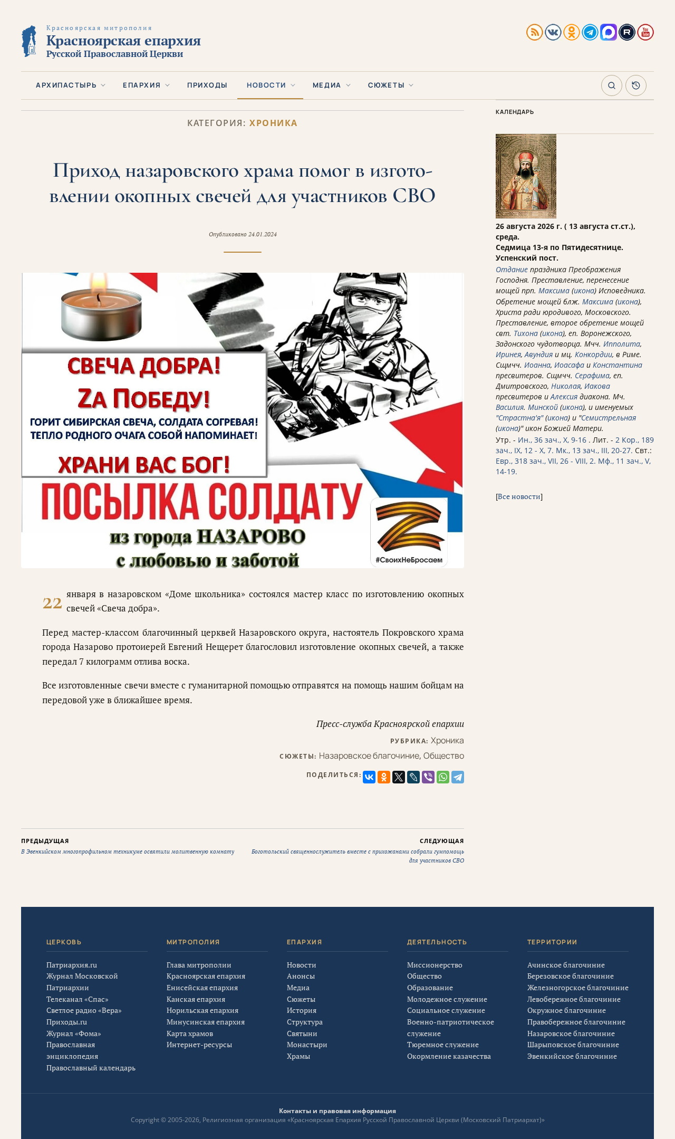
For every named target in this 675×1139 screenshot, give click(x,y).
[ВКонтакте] (369, 777)
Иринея (508, 354)
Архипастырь (66, 85)
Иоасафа (569, 365)
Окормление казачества (449, 1056)
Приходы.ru (66, 1022)
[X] (398, 777)
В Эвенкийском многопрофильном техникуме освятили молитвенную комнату (127, 846)
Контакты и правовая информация (337, 1110)
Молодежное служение (447, 999)
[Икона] (526, 215)
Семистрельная (608, 418)
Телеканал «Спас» (77, 999)
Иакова (597, 386)
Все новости (519, 496)
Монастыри (307, 1044)
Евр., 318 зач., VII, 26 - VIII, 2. (546, 461)
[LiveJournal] (413, 777)
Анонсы (301, 976)
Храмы (298, 1056)
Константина (617, 365)
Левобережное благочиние (574, 999)
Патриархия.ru (71, 965)
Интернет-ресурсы (199, 1044)
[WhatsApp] (443, 777)
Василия (510, 407)
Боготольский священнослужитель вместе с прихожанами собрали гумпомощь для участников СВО (358, 850)
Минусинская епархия (206, 1022)
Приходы (207, 85)
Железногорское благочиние (578, 987)
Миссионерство (434, 965)
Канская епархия (196, 999)
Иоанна (537, 365)
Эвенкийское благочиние (572, 1056)
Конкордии (593, 354)
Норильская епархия (202, 1010)
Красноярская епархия (206, 976)
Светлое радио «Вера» (84, 1010)
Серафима (592, 375)
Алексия (564, 396)
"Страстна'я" (519, 418)
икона (584, 290)
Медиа (327, 85)
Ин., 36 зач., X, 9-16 (552, 440)
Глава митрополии (199, 965)
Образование (430, 987)
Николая (566, 386)
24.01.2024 (262, 234)
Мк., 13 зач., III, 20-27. (594, 450)
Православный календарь (91, 1068)
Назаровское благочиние (369, 755)
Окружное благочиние (566, 1010)
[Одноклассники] (384, 777)
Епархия (142, 85)
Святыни (302, 1033)
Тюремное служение (443, 1044)
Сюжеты (386, 85)
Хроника (273, 123)
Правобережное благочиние (576, 1022)
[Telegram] (457, 777)
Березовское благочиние (570, 976)
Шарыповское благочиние (573, 1044)
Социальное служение (446, 1010)
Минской (543, 407)
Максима (554, 290)
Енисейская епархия (202, 987)
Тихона (526, 333)
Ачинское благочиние (566, 965)
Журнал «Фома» (73, 1033)
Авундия (539, 354)
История (301, 1010)
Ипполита (621, 344)
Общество (443, 755)
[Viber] (428, 777)
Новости (266, 85)
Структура (305, 1022)
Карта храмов (190, 1033)
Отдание (512, 269)
